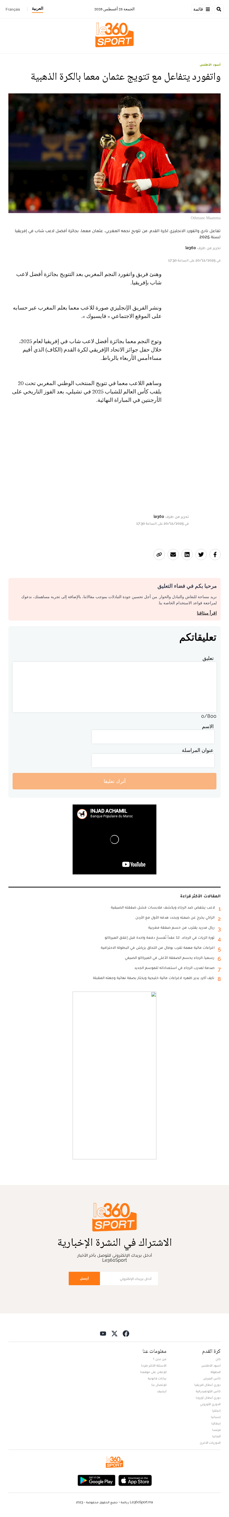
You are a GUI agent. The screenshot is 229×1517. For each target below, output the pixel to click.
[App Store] (135, 1479)
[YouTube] (103, 1333)
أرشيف (161, 1391)
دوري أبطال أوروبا (208, 1398)
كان (218, 1359)
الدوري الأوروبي (210, 1404)
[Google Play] (96, 1479)
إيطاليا (216, 1423)
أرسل (84, 1278)
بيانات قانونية (157, 1378)
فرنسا (216, 1430)
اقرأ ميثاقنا (207, 613)
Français (13, 9)
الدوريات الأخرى (210, 1443)
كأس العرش (212, 1378)
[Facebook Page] (126, 1333)
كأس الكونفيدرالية (208, 1391)
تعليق (208, 658)
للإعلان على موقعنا (153, 1372)
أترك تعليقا (115, 781)
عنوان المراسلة (198, 750)
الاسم (208, 726)
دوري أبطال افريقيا (207, 1385)
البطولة (216, 1372)
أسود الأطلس (210, 65)
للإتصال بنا (158, 1385)
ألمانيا (216, 1436)
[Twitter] (114, 1333)
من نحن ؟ (159, 1359)
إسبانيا (216, 1417)
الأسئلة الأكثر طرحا (153, 1365)
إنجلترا (216, 1410)
